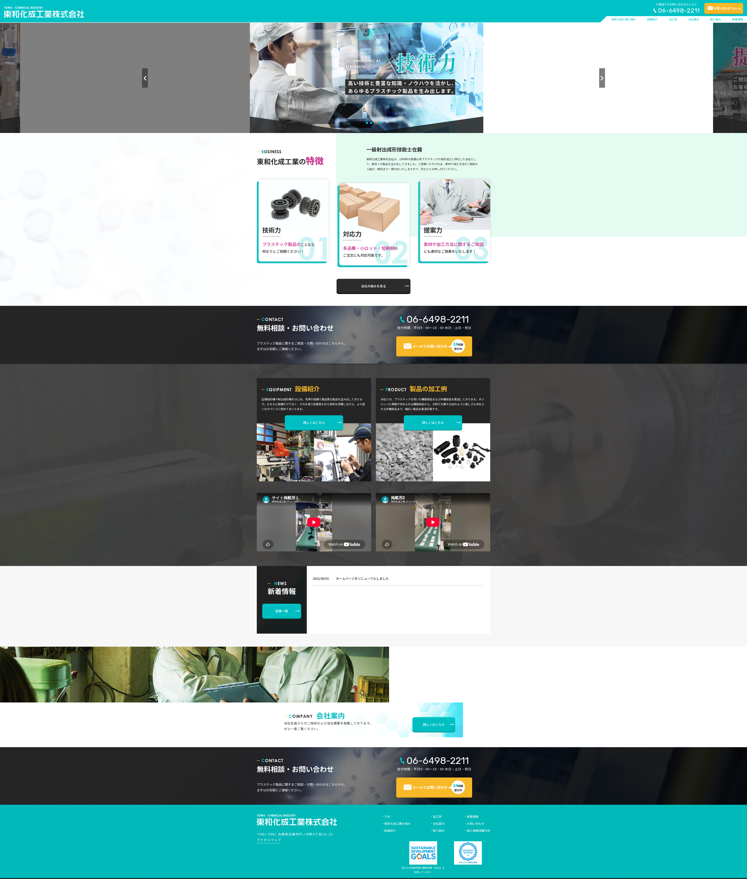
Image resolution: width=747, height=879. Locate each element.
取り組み (715, 19)
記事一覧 (281, 611)
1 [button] (367, 123)
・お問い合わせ (474, 823)
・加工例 (436, 816)
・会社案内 (437, 823)
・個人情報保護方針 (477, 830)
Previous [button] (145, 78)
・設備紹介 (388, 830)
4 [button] (380, 123)
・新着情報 (471, 816)
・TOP (385, 816)
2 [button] (371, 123)
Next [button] (602, 78)
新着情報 (737, 19)
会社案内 (693, 19)
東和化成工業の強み (623, 19)
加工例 (673, 19)
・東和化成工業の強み (395, 823)
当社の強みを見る (373, 286)
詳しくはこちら (314, 422)
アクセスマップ (269, 839)
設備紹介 (652, 19)
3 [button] (375, 123)
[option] (373, 78)
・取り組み (437, 830)
